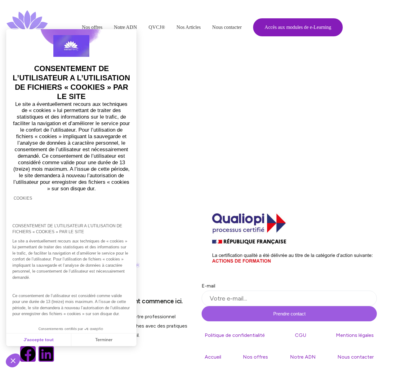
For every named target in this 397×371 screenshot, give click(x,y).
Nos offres (255, 357)
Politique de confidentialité (235, 335)
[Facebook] (28, 354)
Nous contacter (355, 357)
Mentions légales (355, 335)
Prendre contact (289, 313)
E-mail (208, 286)
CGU (300, 335)
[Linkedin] (46, 354)
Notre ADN (303, 357)
